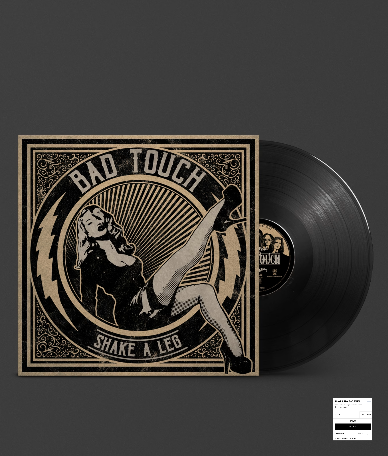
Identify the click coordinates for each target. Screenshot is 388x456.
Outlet (378, 4)
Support (367, 9)
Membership (359, 4)
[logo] (8, 8)
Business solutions (348, 4)
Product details (342, 407)
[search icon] (373, 9)
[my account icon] (376, 9)
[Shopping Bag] (379, 9)
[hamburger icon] (382, 9)
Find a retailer (369, 4)
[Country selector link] (382, 4)
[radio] (363, 414)
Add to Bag (353, 426)
